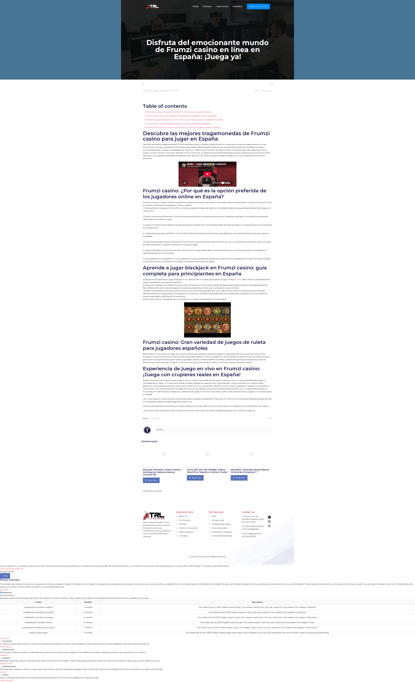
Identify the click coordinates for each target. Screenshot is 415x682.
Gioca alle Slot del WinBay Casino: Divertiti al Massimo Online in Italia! (207, 470)
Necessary (7, 593)
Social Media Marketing (222, 536)
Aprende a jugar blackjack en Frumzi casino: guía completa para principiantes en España (184, 120)
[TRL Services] (152, 6)
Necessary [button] (4, 590)
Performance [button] (6, 647)
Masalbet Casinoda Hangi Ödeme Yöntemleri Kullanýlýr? (250, 470)
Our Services (184, 520)
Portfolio (183, 524)
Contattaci (183, 536)
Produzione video (219, 528)
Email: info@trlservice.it (252, 534)
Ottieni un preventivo (258, 6)
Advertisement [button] (6, 664)
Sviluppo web (218, 520)
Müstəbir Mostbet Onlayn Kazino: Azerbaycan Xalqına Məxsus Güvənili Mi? (162, 472)
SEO (214, 516)
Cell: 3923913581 (249, 536)
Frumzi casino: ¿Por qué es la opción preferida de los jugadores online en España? (181, 116)
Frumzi (238, 279)
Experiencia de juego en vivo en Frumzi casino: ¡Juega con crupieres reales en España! (183, 128)
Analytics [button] (4, 655)
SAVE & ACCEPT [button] (7, 681)
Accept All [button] (18, 569)
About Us (183, 516)
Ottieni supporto (186, 532)
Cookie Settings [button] (6, 569)
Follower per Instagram (222, 532)
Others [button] (3, 672)
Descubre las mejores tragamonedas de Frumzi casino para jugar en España (178, 112)
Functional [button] (4, 638)
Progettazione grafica (221, 524)
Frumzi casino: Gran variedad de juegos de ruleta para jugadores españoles (178, 124)
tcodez (160, 91)
